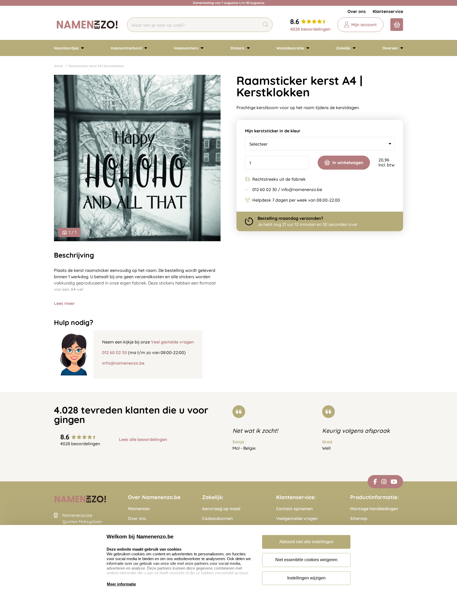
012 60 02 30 (114, 352)
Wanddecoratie (290, 48)
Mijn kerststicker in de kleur (272, 130)
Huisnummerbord (127, 48)
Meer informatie (121, 584)
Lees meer (64, 303)
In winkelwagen (347, 162)
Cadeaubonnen (217, 518)
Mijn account (364, 24)
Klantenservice (388, 11)
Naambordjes (67, 48)
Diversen (390, 48)
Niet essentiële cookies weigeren (306, 559)
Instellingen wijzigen (306, 578)
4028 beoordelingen (310, 29)
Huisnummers (186, 48)
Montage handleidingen (374, 508)
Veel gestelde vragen (172, 342)
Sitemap (358, 518)
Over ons (357, 11)
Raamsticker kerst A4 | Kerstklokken (96, 66)
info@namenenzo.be (123, 363)
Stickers (237, 48)
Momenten (139, 508)
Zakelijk (343, 48)
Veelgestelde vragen (297, 518)
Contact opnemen (294, 508)
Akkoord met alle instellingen (306, 542)
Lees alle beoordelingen (143, 439)
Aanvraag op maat (221, 508)
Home (58, 66)
